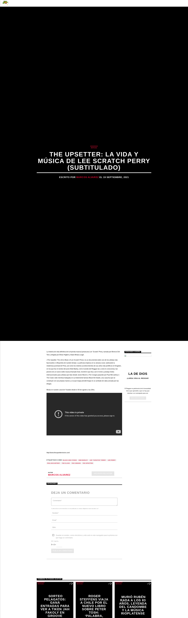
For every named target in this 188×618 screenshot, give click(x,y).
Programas (46, 3)
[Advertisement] (137, 455)
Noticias (18, 3)
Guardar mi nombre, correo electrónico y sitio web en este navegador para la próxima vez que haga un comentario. (87, 555)
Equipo (59, 3)
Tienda (70, 3)
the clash (66, 483)
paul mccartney (53, 483)
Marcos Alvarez (87, 186)
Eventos (31, 3)
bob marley (83, 480)
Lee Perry (112, 480)
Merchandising (86, 3)
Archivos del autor (103, 493)
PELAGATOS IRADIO (151, 3)
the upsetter (88, 483)
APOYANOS (173, 3)
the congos (76, 483)
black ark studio (70, 480)
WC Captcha (54, 561)
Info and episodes (138, 417)
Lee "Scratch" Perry (98, 480)
